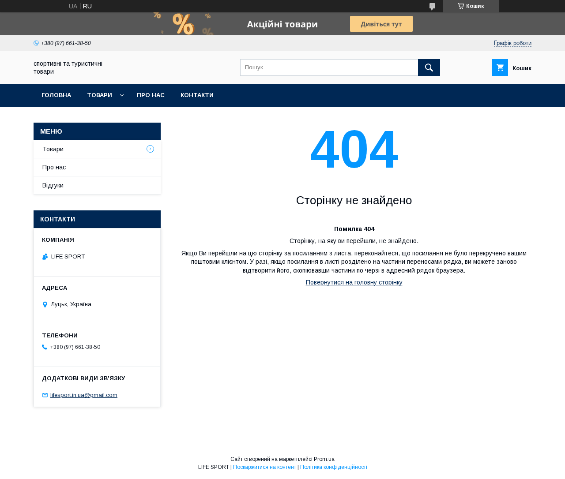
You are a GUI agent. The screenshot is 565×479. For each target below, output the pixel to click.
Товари (99, 95)
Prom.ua (324, 459)
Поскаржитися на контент (264, 467)
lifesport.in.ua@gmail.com (83, 395)
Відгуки (53, 185)
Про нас (151, 95)
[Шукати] (429, 67)
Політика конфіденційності (333, 467)
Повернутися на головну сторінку (354, 282)
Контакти (197, 95)
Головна (56, 95)
